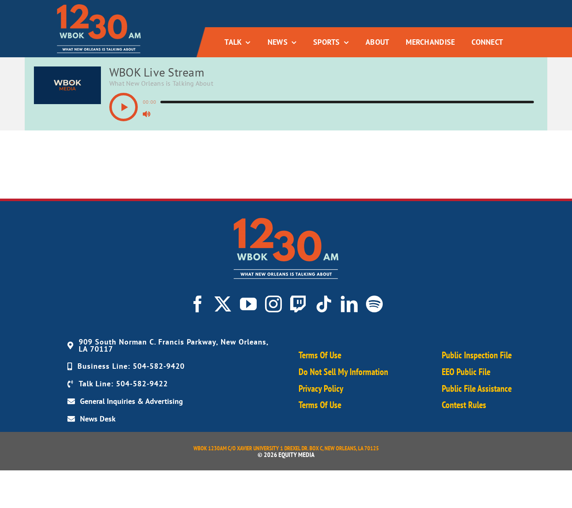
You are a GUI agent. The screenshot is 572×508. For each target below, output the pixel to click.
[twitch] (298, 304)
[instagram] (273, 304)
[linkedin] (349, 304)
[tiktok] (323, 304)
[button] (123, 107)
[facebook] (197, 304)
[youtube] (248, 304)
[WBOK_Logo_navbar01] (99, 7)
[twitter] (222, 304)
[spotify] (374, 304)
